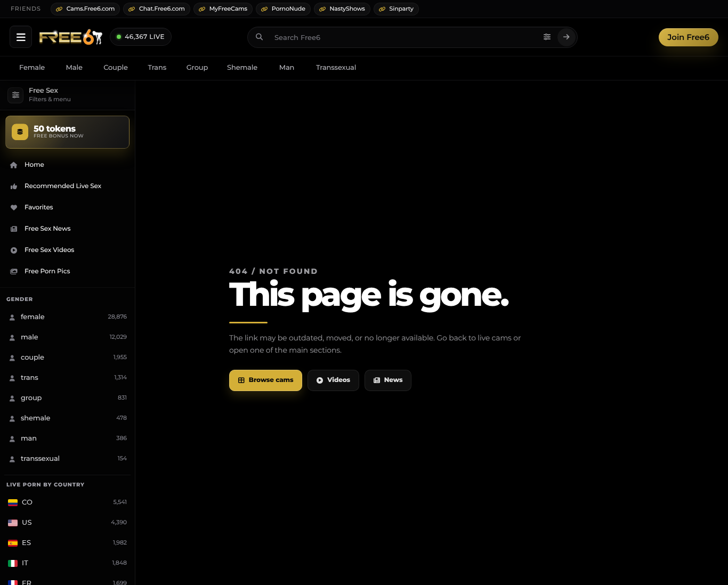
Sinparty (402, 8)
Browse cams (271, 380)
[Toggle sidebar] (21, 37)
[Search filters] (547, 37)
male (74, 67)
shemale (242, 67)
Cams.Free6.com (91, 8)
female (32, 67)
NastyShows (347, 8)
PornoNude (288, 8)
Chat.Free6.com (162, 8)
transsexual (336, 67)
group (197, 67)
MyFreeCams (228, 8)
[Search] (566, 37)
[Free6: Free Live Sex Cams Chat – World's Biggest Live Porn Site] (70, 37)
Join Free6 (688, 37)
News (393, 380)
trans (157, 67)
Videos (338, 380)
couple (115, 67)
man (287, 67)
